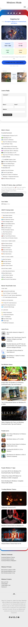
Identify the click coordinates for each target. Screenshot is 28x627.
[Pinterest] (14, 13)
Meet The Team (17, 600)
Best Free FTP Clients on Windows (11, 154)
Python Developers (7, 312)
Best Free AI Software (8, 170)
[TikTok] (17, 13)
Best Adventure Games (8, 219)
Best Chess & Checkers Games (10, 238)
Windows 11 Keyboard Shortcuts (11, 176)
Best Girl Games (7, 263)
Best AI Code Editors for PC (9, 152)
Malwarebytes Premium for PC (10, 135)
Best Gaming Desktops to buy (8, 571)
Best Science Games (8, 275)
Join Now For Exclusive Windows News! (12, 194)
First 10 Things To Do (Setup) (10, 293)
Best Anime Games (7, 215)
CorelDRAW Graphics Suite (9, 159)
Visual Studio (4, 583)
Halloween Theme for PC (8, 507)
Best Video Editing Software (9, 161)
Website (5, 109)
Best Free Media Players (8, 163)
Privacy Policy (16, 602)
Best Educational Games (9, 271)
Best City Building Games (9, 223)
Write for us (9, 602)
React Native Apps (7, 318)
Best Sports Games (7, 225)
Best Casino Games (7, 265)
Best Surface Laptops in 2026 (8, 569)
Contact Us (9, 600)
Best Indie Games (7, 254)
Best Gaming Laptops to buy (8, 573)
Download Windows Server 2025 (10, 148)
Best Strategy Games (8, 221)
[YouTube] (20, 13)
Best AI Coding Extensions (9, 305)
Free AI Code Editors (8, 172)
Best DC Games (7, 247)
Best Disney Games (7, 243)
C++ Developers (7, 316)
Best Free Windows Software (10, 141)
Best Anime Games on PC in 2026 (15, 439)
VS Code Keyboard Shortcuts (10, 297)
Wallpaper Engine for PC (8, 165)
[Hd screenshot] (22, 81)
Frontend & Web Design (8, 307)
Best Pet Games (7, 259)
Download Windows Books (7, 559)
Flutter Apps (6, 320)
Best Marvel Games (7, 245)
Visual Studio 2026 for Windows (10, 150)
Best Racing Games (7, 232)
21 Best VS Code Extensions (10, 303)
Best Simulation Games (8, 229)
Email (16, 104)
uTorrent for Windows (8, 139)
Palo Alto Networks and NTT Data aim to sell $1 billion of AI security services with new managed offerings (16, 345)
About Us (4, 600)
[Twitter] (11, 13)
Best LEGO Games (7, 249)
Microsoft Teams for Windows (10, 174)
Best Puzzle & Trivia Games (9, 279)
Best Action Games (7, 217)
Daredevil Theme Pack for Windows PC (12, 525)
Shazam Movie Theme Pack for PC (11, 543)
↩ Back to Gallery (14, 76)
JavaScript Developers (8, 314)
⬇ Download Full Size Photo (14, 62)
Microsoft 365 (4, 582)
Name (4, 104)
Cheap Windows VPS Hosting (10, 146)
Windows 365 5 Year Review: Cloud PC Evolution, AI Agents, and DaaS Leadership (16, 339)
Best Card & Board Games (9, 236)
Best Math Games (7, 273)
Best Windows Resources (9, 178)
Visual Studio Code (5, 585)
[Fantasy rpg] (6, 81)
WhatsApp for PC (7, 137)
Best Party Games (7, 234)
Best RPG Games (7, 227)
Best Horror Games (7, 251)
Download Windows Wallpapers (8, 560)
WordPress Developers (8, 322)
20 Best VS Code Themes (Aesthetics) (12, 295)
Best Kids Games (7, 261)
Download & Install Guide (9, 291)
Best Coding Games (7, 277)
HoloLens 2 (4, 587)
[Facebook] (8, 13)
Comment (5, 94)
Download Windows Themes (8, 557)
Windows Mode (14, 2)
